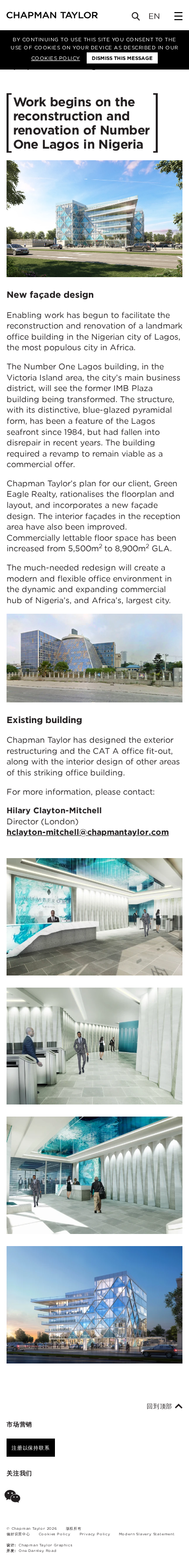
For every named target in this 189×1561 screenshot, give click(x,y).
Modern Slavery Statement (147, 1534)
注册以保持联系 (31, 1448)
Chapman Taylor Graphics (45, 1545)
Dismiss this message (122, 58)
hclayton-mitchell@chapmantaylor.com (88, 832)
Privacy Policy (95, 1534)
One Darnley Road (38, 1550)
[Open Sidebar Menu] (178, 16)
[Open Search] (137, 18)
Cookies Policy (55, 58)
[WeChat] (14, 1498)
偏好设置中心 (18, 1534)
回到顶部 (161, 1406)
